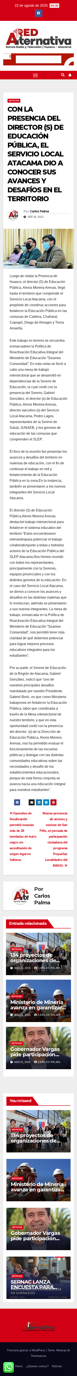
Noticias (14, 100)
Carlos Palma (39, 211)
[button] (63, 75)
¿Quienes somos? (37, 1366)
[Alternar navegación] (35, 75)
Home (18, 1366)
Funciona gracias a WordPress (26, 1350)
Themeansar (38, 1355)
